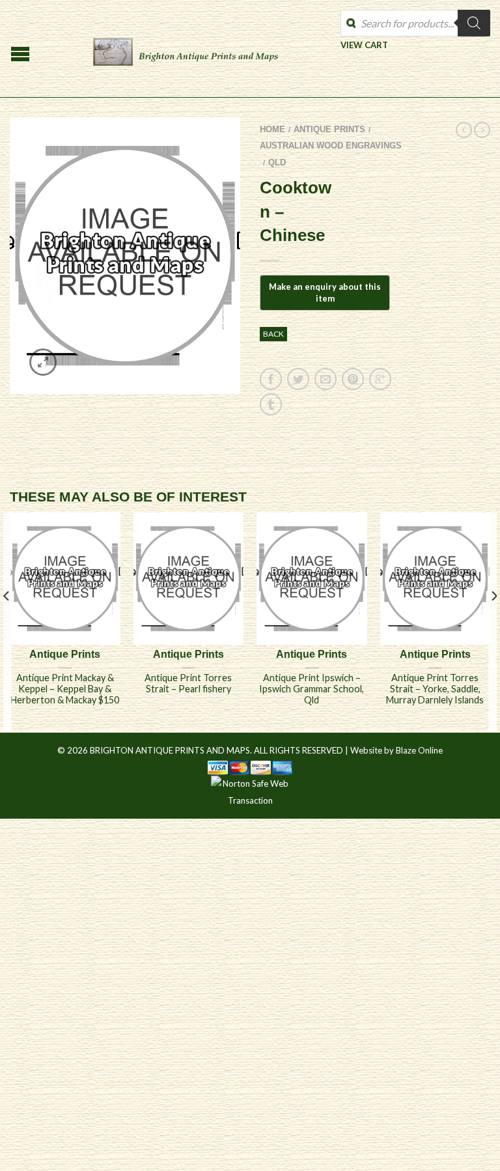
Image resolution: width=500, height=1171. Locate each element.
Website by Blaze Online (396, 750)
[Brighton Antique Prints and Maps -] (185, 48)
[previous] (7, 622)
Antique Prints (329, 129)
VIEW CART (364, 44)
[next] (493, 622)
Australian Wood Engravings (331, 145)
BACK (273, 334)
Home (272, 129)
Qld (277, 162)
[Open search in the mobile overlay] (415, 23)
